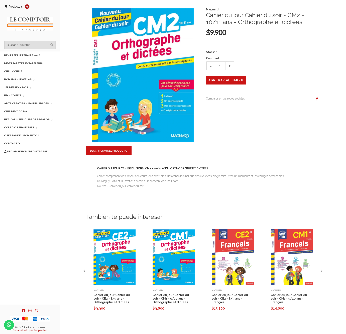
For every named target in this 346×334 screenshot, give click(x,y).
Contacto (12, 143)
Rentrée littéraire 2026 (22, 55)
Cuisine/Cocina (15, 111)
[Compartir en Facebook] (317, 99)
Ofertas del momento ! (21, 135)
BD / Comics (12, 95)
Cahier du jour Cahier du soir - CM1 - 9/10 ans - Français (289, 298)
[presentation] (84, 271)
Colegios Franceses (19, 127)
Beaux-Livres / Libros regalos (26, 119)
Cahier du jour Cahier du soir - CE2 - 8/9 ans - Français (230, 298)
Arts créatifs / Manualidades (26, 103)
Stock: (210, 52)
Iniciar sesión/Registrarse (26, 151)
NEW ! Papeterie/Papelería (23, 63)
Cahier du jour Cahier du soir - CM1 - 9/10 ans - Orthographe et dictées (171, 298)
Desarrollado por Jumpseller (30, 330)
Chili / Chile (13, 71)
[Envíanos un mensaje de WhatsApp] (9, 325)
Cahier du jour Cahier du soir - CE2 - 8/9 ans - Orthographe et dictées (112, 298)
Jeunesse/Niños (16, 87)
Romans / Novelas (17, 79)
